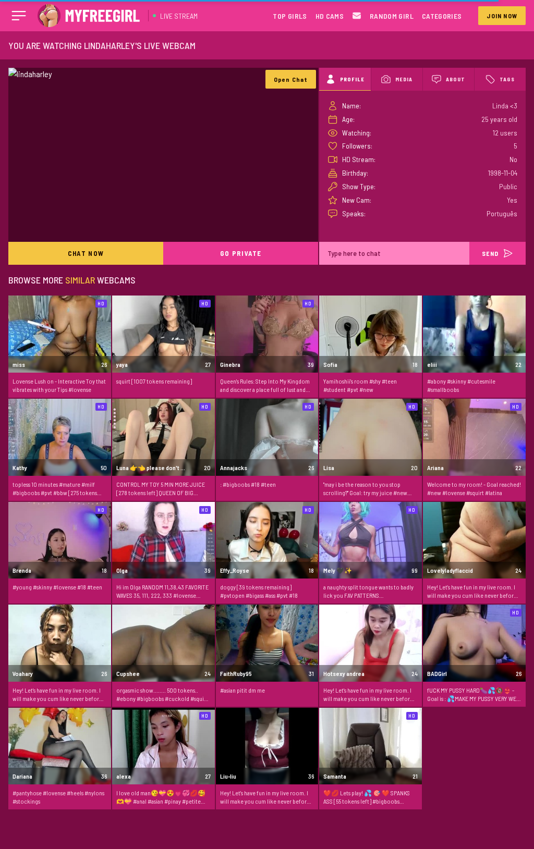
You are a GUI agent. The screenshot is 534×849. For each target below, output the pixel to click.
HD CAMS (329, 15)
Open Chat (291, 79)
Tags (507, 79)
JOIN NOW (502, 15)
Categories (442, 15)
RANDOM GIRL (392, 15)
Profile (352, 79)
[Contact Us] (356, 15)
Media (403, 79)
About (455, 79)
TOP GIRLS (290, 15)
